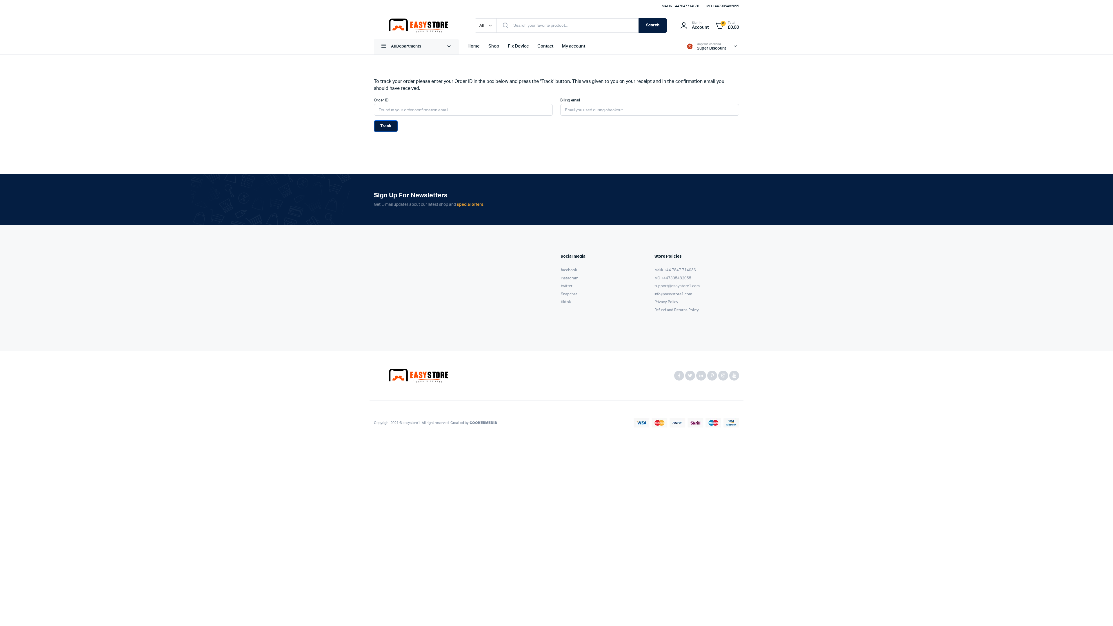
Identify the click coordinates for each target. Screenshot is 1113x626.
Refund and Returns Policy (676, 310)
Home (474, 46)
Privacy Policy (666, 302)
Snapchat (569, 294)
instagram (569, 278)
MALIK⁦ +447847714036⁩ (680, 6)
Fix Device (518, 46)
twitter (566, 286)
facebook (569, 270)
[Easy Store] (418, 25)
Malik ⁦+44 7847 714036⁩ (675, 270)
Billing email (570, 100)
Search (653, 25)
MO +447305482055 (722, 6)
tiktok (566, 302)
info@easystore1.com (673, 294)
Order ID (381, 100)
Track (385, 126)
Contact (545, 46)
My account (573, 46)
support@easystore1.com (677, 286)
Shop (493, 46)
